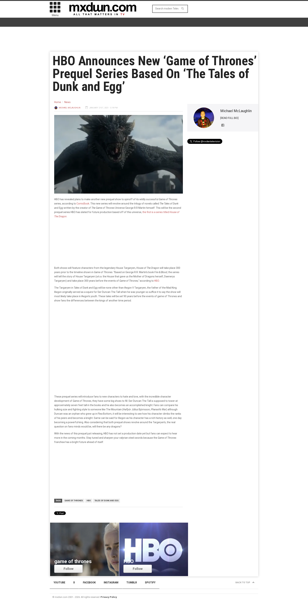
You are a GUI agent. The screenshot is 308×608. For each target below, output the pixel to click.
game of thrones (74, 500)
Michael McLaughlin (69, 108)
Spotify (150, 582)
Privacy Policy (109, 597)
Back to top (243, 582)
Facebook (89, 582)
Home (57, 102)
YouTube (59, 582)
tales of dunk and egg (106, 500)
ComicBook (82, 203)
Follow (68, 569)
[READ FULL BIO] (229, 118)
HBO (156, 280)
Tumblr (131, 582)
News (67, 102)
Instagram (111, 582)
